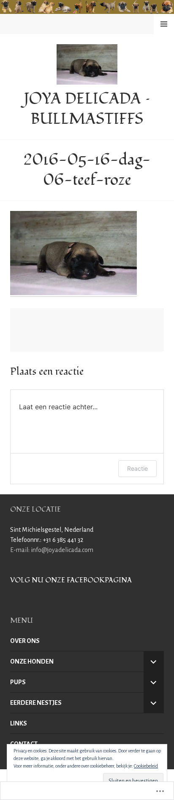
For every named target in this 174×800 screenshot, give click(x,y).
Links (18, 723)
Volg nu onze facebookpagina (71, 580)
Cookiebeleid (146, 765)
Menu (164, 24)
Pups (18, 682)
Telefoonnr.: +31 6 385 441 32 (46, 539)
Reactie (137, 468)
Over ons (25, 640)
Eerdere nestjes (36, 702)
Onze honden (32, 661)
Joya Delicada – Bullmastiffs (87, 109)
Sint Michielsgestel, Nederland (51, 529)
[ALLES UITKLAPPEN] (154, 661)
